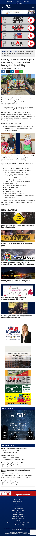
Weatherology (27, 533)
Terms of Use (18, 506)
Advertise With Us (18, 514)
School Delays (18, 3)
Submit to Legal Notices (22, 1)
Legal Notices (10, 1)
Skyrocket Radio (22, 532)
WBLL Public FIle (18, 502)
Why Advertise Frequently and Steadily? (18, 522)
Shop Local (18, 512)
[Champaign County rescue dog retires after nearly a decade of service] (18, 308)
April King (20, 68)
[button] (33, 7)
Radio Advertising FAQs (18, 525)
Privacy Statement (18, 508)
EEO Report (18, 504)
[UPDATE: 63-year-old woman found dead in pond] (18, 236)
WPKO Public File (18, 499)
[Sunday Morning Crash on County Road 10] (18, 273)
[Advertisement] (18, 12)
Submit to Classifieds (18, 518)
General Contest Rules (18, 510)
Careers (18, 520)
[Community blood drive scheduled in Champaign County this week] (18, 290)
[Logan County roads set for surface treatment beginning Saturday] (18, 218)
